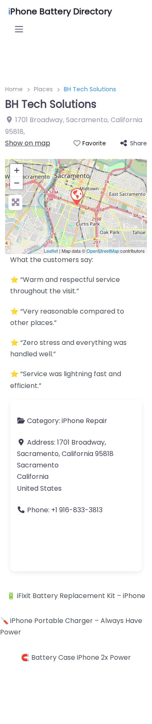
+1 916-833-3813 (77, 510)
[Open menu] (19, 29)
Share (138, 143)
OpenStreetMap (103, 250)
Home (14, 89)
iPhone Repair (84, 421)
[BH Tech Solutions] (76, 196)
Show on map (27, 143)
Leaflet (51, 250)
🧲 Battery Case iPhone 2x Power (76, 657)
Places (43, 89)
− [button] (16, 183)
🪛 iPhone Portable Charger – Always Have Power (71, 626)
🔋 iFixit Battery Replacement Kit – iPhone (76, 596)
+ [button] (16, 170)
